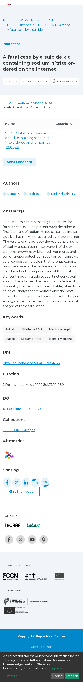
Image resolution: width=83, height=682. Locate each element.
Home (8, 20)
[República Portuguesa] (28, 604)
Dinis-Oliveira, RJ (63, 194)
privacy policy (53, 668)
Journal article (35, 81)
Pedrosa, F (36, 194)
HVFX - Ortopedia (20, 25)
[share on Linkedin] (26, 482)
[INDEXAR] (33, 525)
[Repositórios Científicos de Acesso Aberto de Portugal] (13, 525)
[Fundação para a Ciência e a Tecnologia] (25, 580)
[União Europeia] (18, 614)
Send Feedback (19, 162)
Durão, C (13, 194)
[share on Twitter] (16, 482)
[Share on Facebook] (7, 482)
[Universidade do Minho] (60, 580)
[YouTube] (32, 539)
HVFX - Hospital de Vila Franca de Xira (39, 20)
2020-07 (11, 81)
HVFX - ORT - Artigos (54, 25)
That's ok (72, 676)
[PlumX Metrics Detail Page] (9, 455)
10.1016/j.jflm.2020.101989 (22, 409)
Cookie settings (41, 647)
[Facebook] (9, 539)
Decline (57, 676)
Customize (10, 676)
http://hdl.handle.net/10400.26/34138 (27, 103)
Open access (67, 81)
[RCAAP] (43, 539)
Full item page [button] (22, 491)
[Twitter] (20, 539)
